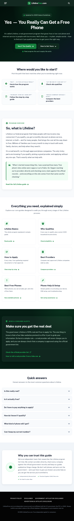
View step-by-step (10, 269)
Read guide (8, 241)
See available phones (11, 298)
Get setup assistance (48, 298)
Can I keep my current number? (17, 432)
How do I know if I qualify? (15, 416)
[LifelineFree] (37, 3)
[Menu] (5, 3)
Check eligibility (46, 241)
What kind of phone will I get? (16, 424)
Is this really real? (11, 391)
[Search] (69, 3)
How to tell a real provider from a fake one (22, 356)
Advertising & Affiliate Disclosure (38, 501)
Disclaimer (28, 498)
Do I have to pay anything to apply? (19, 407)
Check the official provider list (17, 352)
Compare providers (47, 269)
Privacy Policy (16, 498)
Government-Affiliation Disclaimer (49, 498)
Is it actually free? (12, 399)
